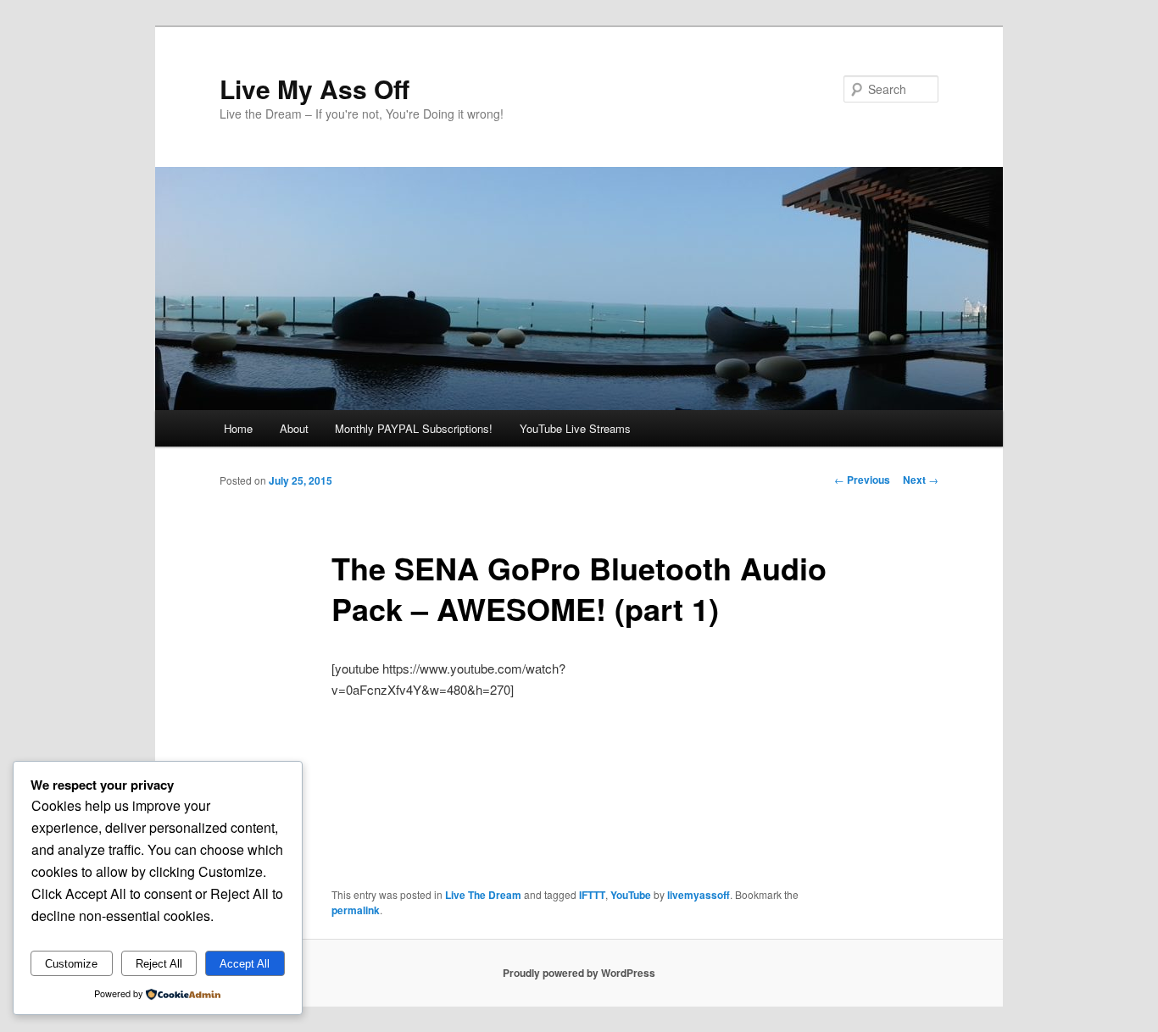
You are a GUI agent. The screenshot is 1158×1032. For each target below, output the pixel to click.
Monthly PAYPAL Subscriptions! (414, 428)
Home (238, 428)
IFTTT (592, 894)
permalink (355, 910)
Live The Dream (483, 894)
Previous (862, 479)
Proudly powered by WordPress (579, 972)
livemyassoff (698, 894)
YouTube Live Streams (575, 428)
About (294, 428)
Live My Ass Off (314, 88)
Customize (71, 963)
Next (920, 479)
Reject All (159, 963)
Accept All (245, 963)
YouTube (630, 894)
